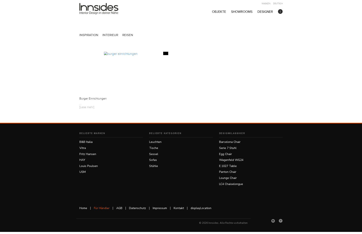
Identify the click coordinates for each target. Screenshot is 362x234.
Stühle (153, 166)
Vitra (82, 148)
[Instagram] (273, 221)
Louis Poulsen (88, 166)
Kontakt (179, 208)
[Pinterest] (281, 221)
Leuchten (155, 142)
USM (82, 172)
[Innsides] (105, 8)
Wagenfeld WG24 (231, 160)
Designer (265, 12)
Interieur (110, 35)
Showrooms (241, 12)
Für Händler (102, 208)
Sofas (153, 160)
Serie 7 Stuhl (228, 148)
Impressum (160, 208)
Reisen (127, 35)
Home (83, 208)
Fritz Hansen (87, 154)
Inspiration (88, 35)
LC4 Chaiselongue (231, 184)
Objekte (219, 12)
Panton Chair (227, 172)
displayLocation (201, 208)
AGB (119, 208)
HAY (82, 160)
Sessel (153, 154)
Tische (153, 148)
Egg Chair (225, 154)
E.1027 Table (228, 166)
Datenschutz (137, 208)
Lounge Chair (228, 178)
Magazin (266, 3)
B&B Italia (86, 142)
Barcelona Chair (229, 142)
